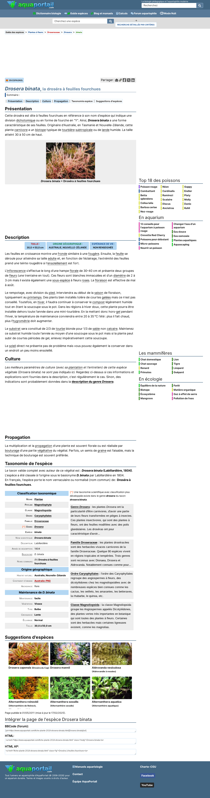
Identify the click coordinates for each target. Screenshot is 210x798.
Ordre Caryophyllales (84, 573)
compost (98, 302)
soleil (12, 346)
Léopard (179, 368)
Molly (187, 199)
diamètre (119, 275)
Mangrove (146, 398)
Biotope (145, 389)
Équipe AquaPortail (85, 781)
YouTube (147, 785)
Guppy (188, 186)
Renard (144, 368)
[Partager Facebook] (124, 80)
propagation (43, 445)
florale (74, 270)
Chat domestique (150, 359)
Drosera (38, 526)
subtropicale (84, 130)
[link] (30, 5)
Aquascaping (181, 244)
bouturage (12, 450)
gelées (106, 297)
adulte (52, 258)
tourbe (60, 328)
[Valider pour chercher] (199, 5)
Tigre (177, 363)
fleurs (13, 275)
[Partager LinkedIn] (133, 80)
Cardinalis (168, 191)
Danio (187, 203)
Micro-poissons (149, 243)
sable (96, 328)
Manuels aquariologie (89, 766)
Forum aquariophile (145, 13)
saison (98, 292)
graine (102, 450)
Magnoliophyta (43, 504)
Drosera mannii (60, 667)
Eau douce (180, 231)
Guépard (179, 372)
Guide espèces (79, 13)
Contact (78, 774)
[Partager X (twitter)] (128, 80)
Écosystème (147, 394)
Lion (176, 359)
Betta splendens (146, 197)
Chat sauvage (148, 363)
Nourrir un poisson (151, 247)
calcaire (112, 328)
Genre (80, 506)
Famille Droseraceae (84, 542)
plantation (76, 367)
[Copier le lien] (120, 80)
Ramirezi (167, 195)
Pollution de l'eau (184, 398)
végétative (44, 450)
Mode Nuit (170, 13)
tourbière (68, 130)
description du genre (92, 381)
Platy (187, 195)
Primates (145, 372)
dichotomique (25, 120)
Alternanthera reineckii (23, 705)
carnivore (21, 130)
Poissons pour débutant (154, 239)
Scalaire (167, 199)
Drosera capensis (29, 667)
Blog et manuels (103, 13)
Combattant (147, 191)
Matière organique (185, 389)
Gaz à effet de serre (185, 394)
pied (52, 292)
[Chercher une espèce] (110, 21)
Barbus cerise (148, 207)
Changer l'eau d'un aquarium (185, 225)
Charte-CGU (148, 766)
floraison (101, 280)
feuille (120, 253)
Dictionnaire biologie (48, 13)
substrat (15, 328)
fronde (62, 253)
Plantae (38, 499)
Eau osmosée (181, 236)
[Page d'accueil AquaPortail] (30, 8)
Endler (188, 191)
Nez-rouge (146, 211)
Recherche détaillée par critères (136, 24)
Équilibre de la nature (153, 385)
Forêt (177, 385)
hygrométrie (21, 321)
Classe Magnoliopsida (85, 604)
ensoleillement (57, 263)
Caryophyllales (43, 515)
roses (85, 280)
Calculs (123, 13)
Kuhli (187, 208)
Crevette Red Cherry (152, 235)
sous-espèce (61, 280)
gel (118, 311)
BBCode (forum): (17, 726)
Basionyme (27, 554)
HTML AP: (12, 746)
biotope (40, 130)
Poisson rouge (148, 186)
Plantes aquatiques (185, 240)
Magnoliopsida (42, 510)
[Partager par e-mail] (116, 80)
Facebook (147, 775)
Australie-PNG (42, 580)
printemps (34, 297)
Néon (165, 186)
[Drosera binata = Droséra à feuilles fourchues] (70, 160)
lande (105, 130)
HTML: (9, 735)
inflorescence (16, 270)
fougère (93, 253)
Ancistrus (168, 208)
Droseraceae (41, 521)
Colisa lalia (146, 203)
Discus (166, 203)
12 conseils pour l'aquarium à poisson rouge (152, 227)
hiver (41, 302)
